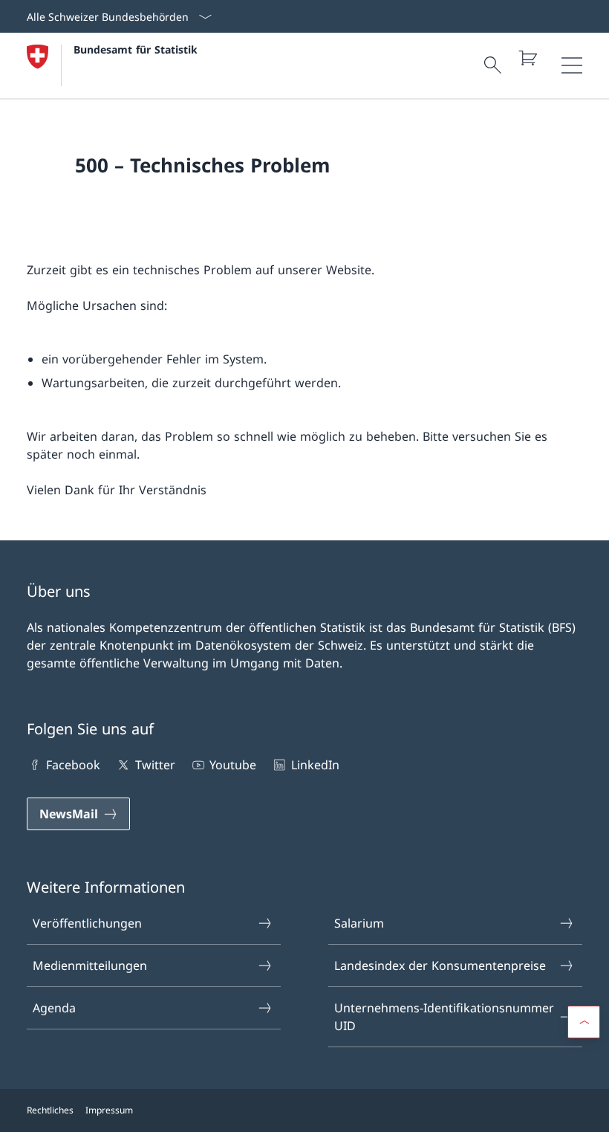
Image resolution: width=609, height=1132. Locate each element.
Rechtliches (50, 1110)
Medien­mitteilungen (90, 965)
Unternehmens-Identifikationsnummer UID (444, 1017)
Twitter (155, 765)
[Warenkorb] (527, 58)
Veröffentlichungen (87, 923)
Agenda (54, 1008)
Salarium (359, 923)
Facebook (73, 765)
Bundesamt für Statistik (136, 49)
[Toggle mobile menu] (572, 65)
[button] (583, 1022)
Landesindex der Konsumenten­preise (440, 965)
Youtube (232, 765)
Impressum (109, 1110)
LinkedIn (315, 765)
